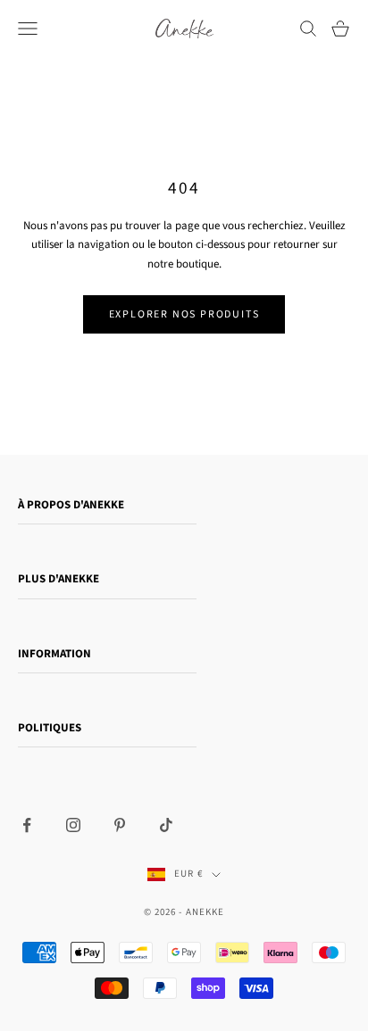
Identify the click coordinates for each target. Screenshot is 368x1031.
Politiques (49, 728)
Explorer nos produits (184, 314)
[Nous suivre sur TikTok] (166, 825)
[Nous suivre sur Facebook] (27, 825)
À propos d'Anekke (71, 505)
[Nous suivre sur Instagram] (73, 825)
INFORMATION (54, 654)
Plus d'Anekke (58, 579)
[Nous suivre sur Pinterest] (120, 825)
